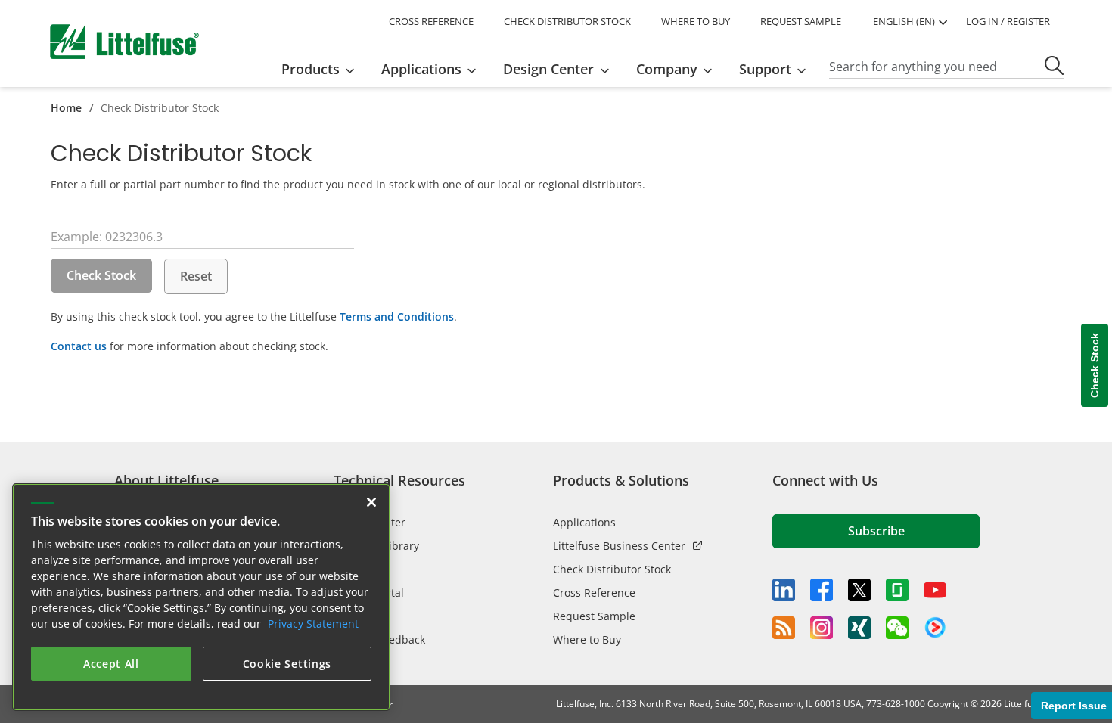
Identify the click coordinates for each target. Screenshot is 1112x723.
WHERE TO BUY (695, 21)
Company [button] (666, 69)
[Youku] (935, 627)
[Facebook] (821, 590)
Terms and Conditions (397, 316)
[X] (859, 590)
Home (66, 108)
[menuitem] (323, 69)
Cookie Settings (287, 663)
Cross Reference (594, 592)
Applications (584, 522)
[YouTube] (935, 590)
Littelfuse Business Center (619, 545)
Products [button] (310, 69)
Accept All (111, 663)
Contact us (79, 346)
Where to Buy (587, 639)
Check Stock (101, 275)
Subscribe (876, 531)
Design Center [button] (548, 69)
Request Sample (594, 616)
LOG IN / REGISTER (1008, 21)
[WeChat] (897, 627)
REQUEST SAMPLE (800, 21)
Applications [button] (421, 69)
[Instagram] (821, 627)
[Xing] (859, 627)
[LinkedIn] (783, 590)
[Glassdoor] (897, 590)
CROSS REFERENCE (431, 21)
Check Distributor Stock (612, 569)
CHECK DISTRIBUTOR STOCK (567, 21)
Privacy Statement (313, 623)
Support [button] (765, 69)
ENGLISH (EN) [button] (904, 21)
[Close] (371, 502)
